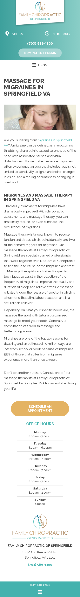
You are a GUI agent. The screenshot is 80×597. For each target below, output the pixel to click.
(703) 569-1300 (40, 43)
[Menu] (40, 592)
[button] (40, 53)
